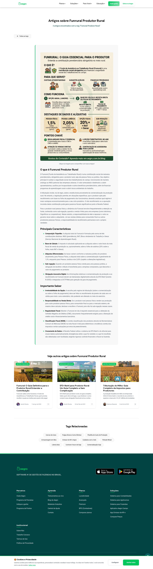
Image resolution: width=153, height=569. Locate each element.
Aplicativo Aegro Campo (119, 508)
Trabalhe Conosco (23, 535)
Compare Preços (116, 517)
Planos (62, 4)
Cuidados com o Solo (89, 440)
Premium (82, 504)
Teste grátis (114, 3)
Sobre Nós (20, 531)
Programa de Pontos (24, 508)
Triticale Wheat (107, 440)
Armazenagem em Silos (48, 440)
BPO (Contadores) (85, 508)
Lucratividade (84, 496)
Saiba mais (32, 565)
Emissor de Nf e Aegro (69, 440)
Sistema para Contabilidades (120, 496)
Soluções (74, 4)
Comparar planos (85, 513)
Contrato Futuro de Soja (73, 445)
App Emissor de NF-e (117, 513)
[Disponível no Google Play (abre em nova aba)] (127, 471)
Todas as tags (22, 36)
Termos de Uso (22, 539)
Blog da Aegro (53, 500)
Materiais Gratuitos (55, 504)
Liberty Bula (56, 445)
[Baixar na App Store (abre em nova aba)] (105, 471)
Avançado (82, 500)
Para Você (87, 4)
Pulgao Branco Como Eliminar (71, 435)
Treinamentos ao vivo (56, 496)
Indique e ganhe (22, 504)
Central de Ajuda (54, 508)
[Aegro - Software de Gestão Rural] (22, 3)
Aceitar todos (131, 562)
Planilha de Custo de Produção (97, 435)
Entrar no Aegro (128, 3)
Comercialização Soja (94, 445)
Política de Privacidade (25, 543)
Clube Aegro (21, 496)
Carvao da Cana (51, 435)
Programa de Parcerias (25, 500)
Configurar (115, 562)
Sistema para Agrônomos (119, 500)
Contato (51, 513)
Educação (101, 4)
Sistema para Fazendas (119, 504)
